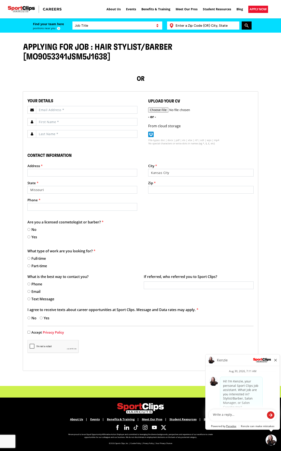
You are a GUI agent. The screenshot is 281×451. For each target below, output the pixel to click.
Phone (33, 200)
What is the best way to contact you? (57, 276)
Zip (152, 183)
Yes (34, 237)
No (33, 229)
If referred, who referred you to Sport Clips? (180, 276)
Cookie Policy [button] (135, 443)
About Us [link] (113, 9)
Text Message (42, 299)
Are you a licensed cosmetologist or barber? (65, 222)
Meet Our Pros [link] (187, 9)
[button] (151, 134)
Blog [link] (239, 9)
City (152, 166)
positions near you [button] (44, 28)
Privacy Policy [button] (53, 332)
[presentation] (117, 25)
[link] (258, 9)
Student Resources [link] (217, 9)
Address (35, 166)
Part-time (39, 266)
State (32, 183)
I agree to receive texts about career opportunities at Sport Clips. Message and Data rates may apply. (112, 309)
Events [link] (131, 9)
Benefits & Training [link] (155, 9)
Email (35, 291)
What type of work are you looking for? (61, 251)
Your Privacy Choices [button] (164, 443)
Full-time (38, 258)
